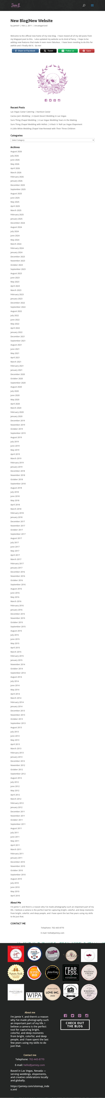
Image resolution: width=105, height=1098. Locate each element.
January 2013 (16, 757)
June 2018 (15, 496)
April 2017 (15, 555)
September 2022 (18, 307)
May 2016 (15, 597)
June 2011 (15, 836)
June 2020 (15, 395)
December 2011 (18, 811)
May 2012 (15, 790)
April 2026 (15, 168)
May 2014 (15, 689)
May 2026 (15, 164)
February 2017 (17, 563)
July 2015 (15, 635)
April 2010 (15, 895)
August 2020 (16, 387)
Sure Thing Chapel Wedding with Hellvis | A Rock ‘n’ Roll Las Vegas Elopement (46, 124)
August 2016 (16, 588)
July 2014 (15, 681)
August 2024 (16, 227)
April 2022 (15, 328)
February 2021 (17, 365)
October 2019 (17, 429)
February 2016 (17, 605)
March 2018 (16, 509)
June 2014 (15, 685)
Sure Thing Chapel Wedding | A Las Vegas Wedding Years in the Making (44, 120)
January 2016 (16, 609)
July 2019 (15, 441)
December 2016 (18, 572)
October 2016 (17, 580)
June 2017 (15, 546)
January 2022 (16, 332)
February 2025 (17, 214)
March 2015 (16, 651)
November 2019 (18, 424)
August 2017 (16, 538)
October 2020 (17, 378)
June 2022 (15, 319)
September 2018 (18, 483)
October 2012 (17, 769)
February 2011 (17, 853)
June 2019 (15, 445)
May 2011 (15, 841)
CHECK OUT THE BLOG (75, 1024)
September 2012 (18, 773)
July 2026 (15, 155)
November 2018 (18, 475)
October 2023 (17, 265)
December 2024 (18, 223)
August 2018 (16, 488)
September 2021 (18, 340)
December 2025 (18, 185)
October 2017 (17, 529)
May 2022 (15, 323)
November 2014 (18, 664)
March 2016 (16, 601)
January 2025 (16, 218)
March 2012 (16, 799)
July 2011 (15, 832)
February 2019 (17, 462)
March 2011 (16, 849)
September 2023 (18, 269)
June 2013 (15, 736)
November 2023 (18, 260)
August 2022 (16, 311)
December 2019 (18, 420)
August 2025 (16, 193)
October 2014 (17, 668)
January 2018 (16, 517)
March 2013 (16, 748)
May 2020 (15, 399)
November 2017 (18, 525)
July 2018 (15, 492)
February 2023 (17, 294)
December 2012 (18, 761)
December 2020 (18, 374)
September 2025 (18, 189)
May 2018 (15, 500)
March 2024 (16, 244)
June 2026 (15, 159)
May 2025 (15, 202)
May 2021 (15, 353)
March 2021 (16, 361)
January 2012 (16, 807)
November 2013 (18, 715)
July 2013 (15, 731)
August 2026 (16, 151)
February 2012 (17, 803)
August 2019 (16, 437)
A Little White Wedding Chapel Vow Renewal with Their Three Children (43, 128)
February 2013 (17, 752)
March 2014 (16, 698)
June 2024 (15, 235)
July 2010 (15, 883)
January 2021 (16, 370)
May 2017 (15, 550)
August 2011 (16, 828)
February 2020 (17, 412)
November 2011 (18, 815)
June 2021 (15, 349)
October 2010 (17, 870)
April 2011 (15, 845)
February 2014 (17, 702)
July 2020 (15, 391)
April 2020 (15, 403)
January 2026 (16, 181)
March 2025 (16, 210)
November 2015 (18, 618)
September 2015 (18, 626)
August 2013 (16, 727)
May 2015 (15, 643)
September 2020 (18, 382)
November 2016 (18, 576)
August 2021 (16, 344)
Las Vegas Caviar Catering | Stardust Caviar (30, 111)
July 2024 (15, 231)
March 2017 (16, 559)
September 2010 (18, 874)
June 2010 (15, 887)
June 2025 (15, 197)
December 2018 (18, 471)
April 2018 (15, 504)
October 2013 (17, 719)
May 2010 (15, 891)
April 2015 (15, 647)
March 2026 (16, 172)
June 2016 (15, 593)
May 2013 (15, 740)
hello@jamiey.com (56, 933)
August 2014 (16, 677)
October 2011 (17, 820)
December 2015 (18, 614)
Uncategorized (40, 25)
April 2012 (15, 794)
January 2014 (16, 706)
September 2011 (18, 824)
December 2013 (18, 710)
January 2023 (16, 298)
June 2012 (15, 786)
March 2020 (16, 408)
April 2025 (15, 206)
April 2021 (15, 357)
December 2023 (18, 256)
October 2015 (17, 622)
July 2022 (15, 315)
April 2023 (15, 286)
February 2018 (17, 513)
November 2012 (18, 765)
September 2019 (18, 433)
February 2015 (17, 656)
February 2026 (17, 176)
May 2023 (15, 281)
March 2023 (16, 290)
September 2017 (18, 534)
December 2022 (18, 302)
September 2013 (18, 723)
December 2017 (18, 521)
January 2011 (16, 858)
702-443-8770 (58, 927)
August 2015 (16, 630)
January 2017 (16, 567)
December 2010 (18, 862)
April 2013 (15, 744)
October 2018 (17, 479)
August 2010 (16, 879)
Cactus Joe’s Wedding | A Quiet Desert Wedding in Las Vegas (38, 116)
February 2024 (17, 248)
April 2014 (15, 694)
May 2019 (15, 450)
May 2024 (15, 239)
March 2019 (16, 458)
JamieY (16, 25)
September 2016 (18, 584)
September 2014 (18, 673)
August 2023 (16, 273)
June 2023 (15, 277)
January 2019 (16, 467)
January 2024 (16, 252)
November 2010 (18, 866)
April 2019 (15, 454)
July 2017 (15, 542)
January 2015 (16, 660)
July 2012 (15, 782)
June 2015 (15, 639)
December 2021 (18, 336)
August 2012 (16, 778)
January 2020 (16, 416)
